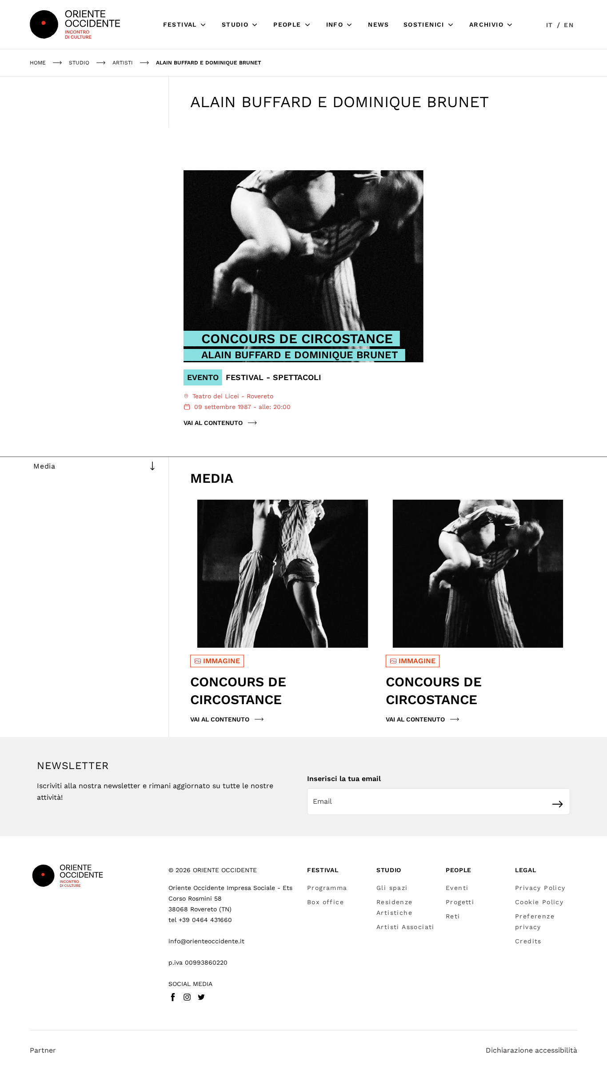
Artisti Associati (405, 926)
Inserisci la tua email (344, 778)
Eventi (457, 887)
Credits (528, 941)
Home (38, 63)
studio (79, 63)
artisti (122, 63)
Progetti (460, 902)
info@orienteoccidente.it (206, 941)
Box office (325, 902)
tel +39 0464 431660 (200, 919)
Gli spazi (392, 887)
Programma (327, 887)
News (378, 24)
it (549, 24)
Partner (43, 1050)
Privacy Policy (540, 887)
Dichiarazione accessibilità (531, 1050)
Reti (453, 916)
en (569, 24)
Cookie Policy (539, 902)
